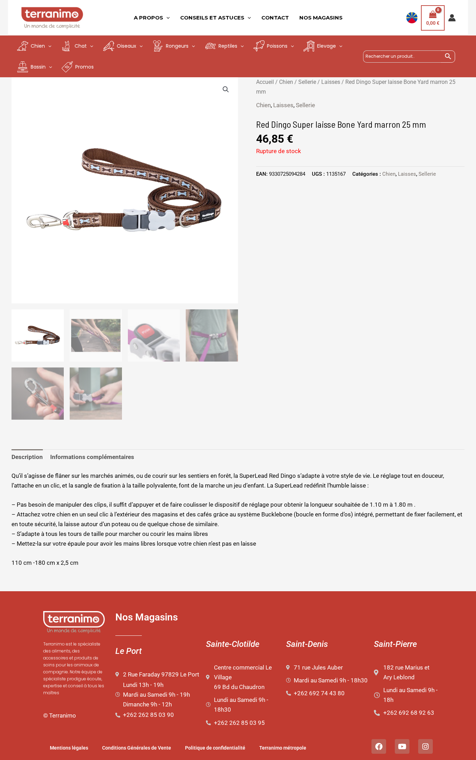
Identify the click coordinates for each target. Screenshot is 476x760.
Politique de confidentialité (215, 748)
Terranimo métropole (282, 748)
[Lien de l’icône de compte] (452, 18)
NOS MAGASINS (321, 17)
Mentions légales (69, 748)
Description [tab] (27, 456)
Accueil (265, 82)
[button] (226, 89)
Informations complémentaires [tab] (92, 456)
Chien (286, 82)
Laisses (330, 82)
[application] (166, 18)
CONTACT (275, 17)
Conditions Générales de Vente (136, 748)
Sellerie (307, 82)
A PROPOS (148, 17)
